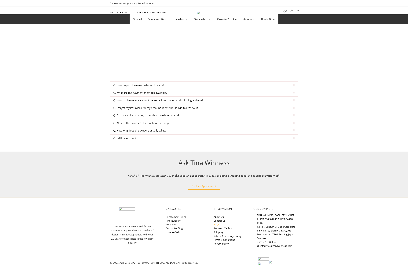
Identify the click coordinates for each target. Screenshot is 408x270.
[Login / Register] (285, 12)
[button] (204, 186)
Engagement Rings (157, 19)
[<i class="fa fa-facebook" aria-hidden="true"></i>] (289, 4)
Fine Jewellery (200, 19)
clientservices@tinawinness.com (151, 12)
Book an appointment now (168, 3)
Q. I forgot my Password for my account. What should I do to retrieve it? (156, 108)
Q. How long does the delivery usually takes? (139, 130)
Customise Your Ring (227, 19)
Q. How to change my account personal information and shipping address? (158, 100)
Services (248, 19)
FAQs (216, 224)
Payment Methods (224, 228)
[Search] (298, 12)
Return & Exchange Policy (227, 236)
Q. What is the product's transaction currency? (141, 123)
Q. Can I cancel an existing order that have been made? (146, 115)
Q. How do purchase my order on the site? (138, 85)
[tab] (204, 85)
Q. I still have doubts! (125, 138)
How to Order (268, 19)
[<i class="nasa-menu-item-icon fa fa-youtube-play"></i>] (298, 4)
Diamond (137, 19)
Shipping (218, 232)
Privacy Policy (221, 243)
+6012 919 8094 (118, 12)
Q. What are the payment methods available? (140, 93)
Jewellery (180, 19)
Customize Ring (174, 228)
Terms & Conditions (224, 239)
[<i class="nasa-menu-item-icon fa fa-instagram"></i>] (293, 4)
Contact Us (219, 220)
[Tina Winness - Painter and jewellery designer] (205, 13)
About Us (219, 216)
